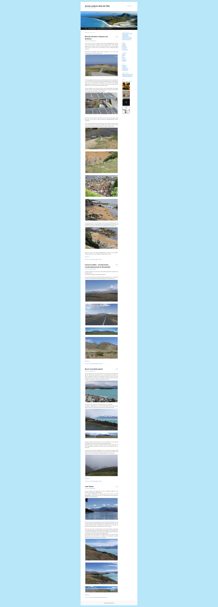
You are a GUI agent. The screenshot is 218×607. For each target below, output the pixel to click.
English (123, 55)
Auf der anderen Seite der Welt (97, 6)
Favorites (129, 81)
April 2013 (124, 45)
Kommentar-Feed (125, 69)
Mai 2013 (123, 43)
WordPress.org (125, 70)
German (92, 259)
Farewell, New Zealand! (126, 39)
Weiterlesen (87, 256)
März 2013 (124, 46)
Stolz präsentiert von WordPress (109, 603)
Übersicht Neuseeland (92, 28)
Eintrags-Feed (124, 67)
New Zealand (96, 259)
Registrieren (124, 65)
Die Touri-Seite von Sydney (127, 38)
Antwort (100, 259)
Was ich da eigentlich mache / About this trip (105, 28)
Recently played (125, 81)
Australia (124, 54)
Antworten (100, 363)
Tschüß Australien (125, 36)
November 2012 (125, 49)
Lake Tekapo (89, 486)
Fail (123, 56)
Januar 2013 (124, 48)
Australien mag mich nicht (127, 37)
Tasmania (124, 61)
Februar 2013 (124, 47)
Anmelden (124, 66)
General (123, 57)
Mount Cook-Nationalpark (94, 369)
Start (86, 28)
